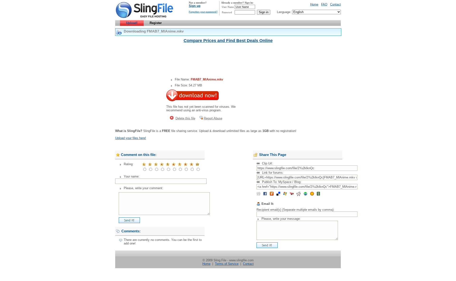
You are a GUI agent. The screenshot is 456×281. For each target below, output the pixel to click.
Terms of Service (226, 264)
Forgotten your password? (203, 11)
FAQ (324, 4)
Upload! (132, 23)
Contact (335, 4)
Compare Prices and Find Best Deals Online (228, 40)
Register (156, 23)
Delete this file (185, 118)
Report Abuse (213, 118)
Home (314, 4)
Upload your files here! (130, 138)
